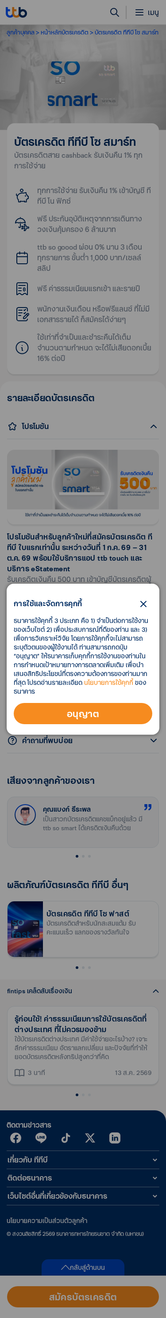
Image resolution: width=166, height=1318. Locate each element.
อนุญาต (83, 713)
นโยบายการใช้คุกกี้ (108, 682)
